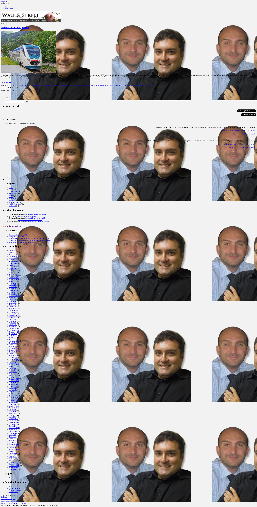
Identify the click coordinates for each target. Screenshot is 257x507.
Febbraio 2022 (13, 308)
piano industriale (99, 85)
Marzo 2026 (13, 254)
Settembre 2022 (14, 296)
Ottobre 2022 (13, 294)
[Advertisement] (20, 162)
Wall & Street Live (15, 204)
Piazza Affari (13, 200)
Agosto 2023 (13, 281)
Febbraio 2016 (13, 397)
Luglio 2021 (13, 319)
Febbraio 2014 (13, 440)
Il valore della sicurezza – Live (18, 235)
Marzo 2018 (13, 354)
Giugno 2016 (13, 390)
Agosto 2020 (13, 334)
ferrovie (60, 85)
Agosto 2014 (13, 429)
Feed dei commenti (15, 490)
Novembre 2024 (14, 261)
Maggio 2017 (13, 372)
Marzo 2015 (13, 417)
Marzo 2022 (13, 307)
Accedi (11, 486)
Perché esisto (9, 9)
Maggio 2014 (13, 435)
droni (49, 85)
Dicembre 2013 (14, 444)
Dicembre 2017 (14, 359)
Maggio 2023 (13, 285)
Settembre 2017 (14, 364)
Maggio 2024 (13, 270)
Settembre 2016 (14, 384)
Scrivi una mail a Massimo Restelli (244, 134)
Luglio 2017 (13, 368)
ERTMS (54, 85)
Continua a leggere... (7, 82)
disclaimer (4, 497)
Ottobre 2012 (13, 469)
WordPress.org (13, 492)
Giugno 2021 (13, 321)
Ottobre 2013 (13, 448)
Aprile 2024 (12, 272)
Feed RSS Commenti (19, 503)
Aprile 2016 (12, 393)
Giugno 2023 (13, 283)
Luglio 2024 (13, 267)
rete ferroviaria (127, 85)
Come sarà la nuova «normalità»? (35, 214)
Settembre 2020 (14, 332)
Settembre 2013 (14, 449)
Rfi (134, 85)
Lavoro (11, 197)
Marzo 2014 (13, 439)
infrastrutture (81, 85)
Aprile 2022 (12, 305)
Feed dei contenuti (14, 488)
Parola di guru (13, 198)
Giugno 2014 (13, 433)
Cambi (11, 188)
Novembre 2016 (14, 381)
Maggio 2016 (13, 392)
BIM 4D (21, 85)
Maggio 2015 (13, 413)
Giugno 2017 (13, 370)
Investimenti (13, 193)
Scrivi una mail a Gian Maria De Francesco (241, 147)
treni (141, 85)
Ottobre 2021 (13, 314)
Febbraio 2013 (13, 462)
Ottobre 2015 (13, 404)
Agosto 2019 (13, 343)
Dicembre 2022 (14, 290)
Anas (16, 85)
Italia (8, 85)
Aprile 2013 (12, 458)
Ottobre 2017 (13, 363)
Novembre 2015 (14, 402)
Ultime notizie (14, 226)
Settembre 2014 (14, 428)
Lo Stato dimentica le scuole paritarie (30, 220)
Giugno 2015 (13, 411)
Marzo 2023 (13, 287)
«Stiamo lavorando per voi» (15, 27)
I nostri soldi (13, 191)
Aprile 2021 (12, 323)
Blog (6, 7)
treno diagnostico (149, 85)
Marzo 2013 (13, 460)
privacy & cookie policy (8, 499)
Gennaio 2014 (13, 442)
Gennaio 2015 (13, 420)
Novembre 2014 (14, 424)
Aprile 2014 (12, 437)
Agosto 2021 (13, 317)
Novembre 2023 (14, 278)
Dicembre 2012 (14, 466)
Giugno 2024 (13, 269)
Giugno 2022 (13, 301)
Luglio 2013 (13, 453)
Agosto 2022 (13, 297)
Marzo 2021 (13, 325)
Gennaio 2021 (13, 328)
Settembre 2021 (14, 316)
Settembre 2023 (14, 279)
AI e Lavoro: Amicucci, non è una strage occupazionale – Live (29, 238)
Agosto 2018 (13, 352)
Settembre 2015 (14, 406)
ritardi (137, 85)
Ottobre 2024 (13, 263)
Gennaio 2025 (13, 258)
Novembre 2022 (14, 292)
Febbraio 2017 (13, 377)
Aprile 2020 (12, 337)
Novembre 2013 (14, 446)
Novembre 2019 (14, 341)
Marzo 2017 (13, 375)
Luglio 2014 (13, 431)
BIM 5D (27, 85)
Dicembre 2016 (14, 379)
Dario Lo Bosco (41, 85)
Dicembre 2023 (14, 276)
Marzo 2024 (13, 274)
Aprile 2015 (12, 415)
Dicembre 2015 (14, 401)
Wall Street (12, 206)
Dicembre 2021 (14, 310)
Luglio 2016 (13, 388)
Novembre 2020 (14, 330)
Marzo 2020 (13, 339)
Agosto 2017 (13, 366)
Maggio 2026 (13, 252)
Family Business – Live (16, 237)
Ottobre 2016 (13, 382)
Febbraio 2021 (13, 326)
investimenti (89, 85)
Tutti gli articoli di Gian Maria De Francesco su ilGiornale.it (236, 144)
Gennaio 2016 (13, 399)
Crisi (10, 189)
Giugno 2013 (13, 455)
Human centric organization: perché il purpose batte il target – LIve (30, 240)
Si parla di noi (13, 202)
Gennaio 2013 (13, 464)
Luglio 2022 (13, 299)
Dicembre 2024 (14, 260)
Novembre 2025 (14, 256)
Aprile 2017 (12, 373)
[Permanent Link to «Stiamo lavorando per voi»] (28, 72)
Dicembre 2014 (14, 422)
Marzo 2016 (13, 395)
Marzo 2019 (13, 344)
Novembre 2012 (14, 467)
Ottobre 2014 (13, 426)
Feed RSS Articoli (6, 503)
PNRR (107, 85)
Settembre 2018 (14, 350)
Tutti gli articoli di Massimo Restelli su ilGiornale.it (239, 130)
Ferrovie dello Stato (69, 85)
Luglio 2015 (13, 410)
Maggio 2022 (13, 303)
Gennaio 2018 (13, 357)
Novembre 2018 (14, 348)
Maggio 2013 (13, 457)
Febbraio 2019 (13, 346)
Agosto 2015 (13, 408)
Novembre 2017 (14, 361)
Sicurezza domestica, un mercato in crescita (22, 242)
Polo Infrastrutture (116, 85)
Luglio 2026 (13, 250)
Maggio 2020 (13, 335)
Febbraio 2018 (13, 355)
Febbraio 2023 (13, 288)
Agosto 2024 (13, 265)
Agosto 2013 (13, 451)
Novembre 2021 (14, 312)
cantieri (33, 85)
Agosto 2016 (13, 386)
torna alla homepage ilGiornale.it (11, 501)
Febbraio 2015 (13, 419)
